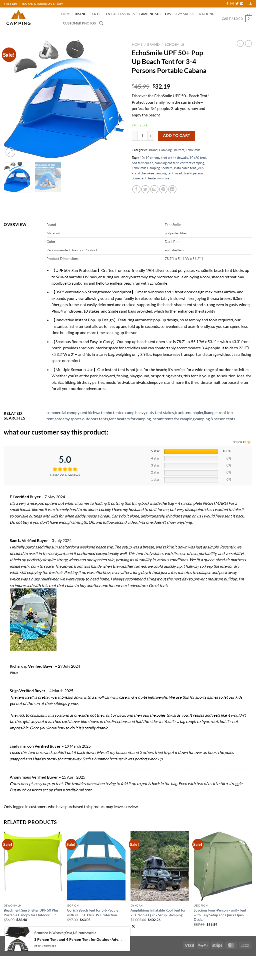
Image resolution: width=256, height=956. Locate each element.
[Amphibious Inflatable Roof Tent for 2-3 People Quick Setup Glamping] (159, 866)
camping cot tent (167, 163)
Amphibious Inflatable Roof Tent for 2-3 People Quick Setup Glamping (158, 912)
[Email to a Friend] (154, 189)
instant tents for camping (173, 418)
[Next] (115, 99)
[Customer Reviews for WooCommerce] (248, 442)
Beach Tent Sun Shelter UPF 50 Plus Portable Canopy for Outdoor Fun (31, 912)
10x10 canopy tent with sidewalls (164, 158)
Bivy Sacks (184, 14)
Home (66, 14)
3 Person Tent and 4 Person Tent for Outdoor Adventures (78, 940)
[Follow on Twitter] (237, 3)
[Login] (250, 3)
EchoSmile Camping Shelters (152, 168)
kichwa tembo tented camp (111, 412)
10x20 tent (198, 158)
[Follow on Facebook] (227, 3)
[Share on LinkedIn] (172, 189)
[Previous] (12, 99)
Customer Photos (79, 23)
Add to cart (176, 135)
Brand (80, 14)
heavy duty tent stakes (154, 412)
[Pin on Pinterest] (163, 189)
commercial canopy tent (67, 412)
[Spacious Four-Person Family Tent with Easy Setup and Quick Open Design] (223, 866)
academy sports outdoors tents (81, 418)
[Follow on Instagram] (232, 3)
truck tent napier (189, 412)
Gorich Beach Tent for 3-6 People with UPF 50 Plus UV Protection (92, 912)
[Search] (101, 23)
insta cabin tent (185, 168)
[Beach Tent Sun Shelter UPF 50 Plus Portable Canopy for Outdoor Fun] (33, 866)
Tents (95, 14)
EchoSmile (174, 44)
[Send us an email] (241, 3)
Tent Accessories (119, 14)
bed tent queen (142, 163)
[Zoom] (10, 152)
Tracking (205, 14)
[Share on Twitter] (145, 189)
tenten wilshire (158, 178)
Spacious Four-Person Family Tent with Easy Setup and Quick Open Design (220, 915)
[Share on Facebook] (136, 189)
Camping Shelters (155, 14)
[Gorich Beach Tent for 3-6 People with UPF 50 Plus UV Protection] (96, 866)
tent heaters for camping (130, 418)
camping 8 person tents (215, 418)
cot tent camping (192, 163)
